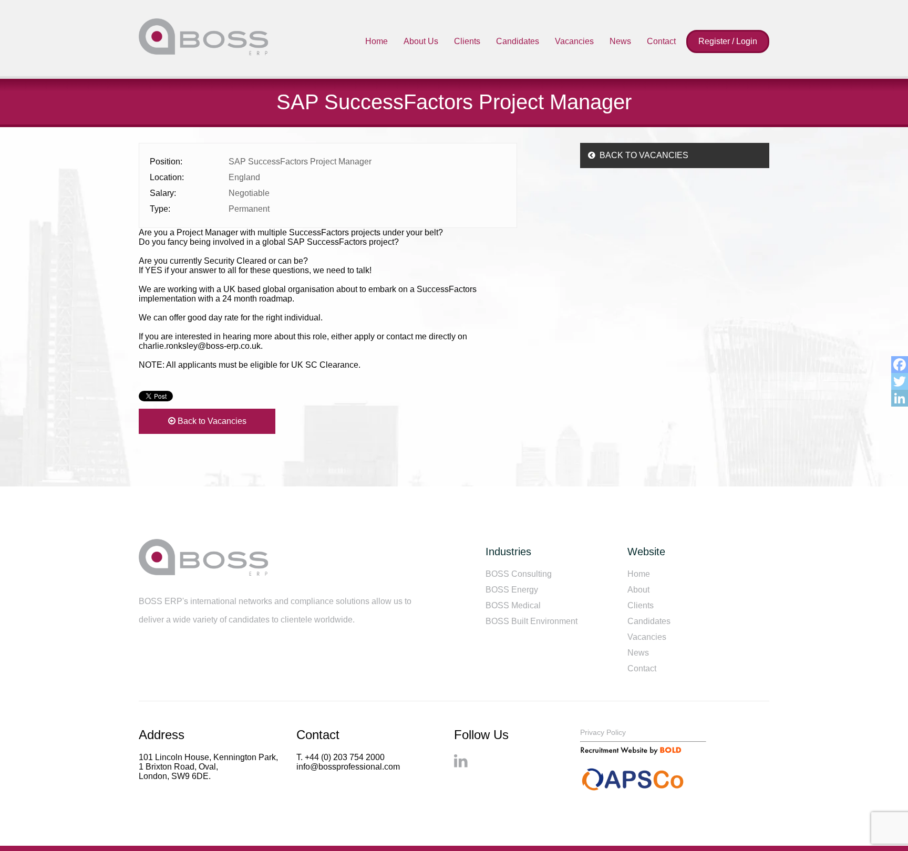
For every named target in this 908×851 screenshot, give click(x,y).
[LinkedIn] (899, 398)
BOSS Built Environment (531, 621)
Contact (661, 41)
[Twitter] (899, 381)
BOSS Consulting (519, 573)
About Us (421, 41)
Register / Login (727, 41)
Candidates (517, 41)
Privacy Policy (603, 732)
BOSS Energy (512, 589)
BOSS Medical (513, 605)
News (620, 41)
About (638, 589)
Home (376, 41)
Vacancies (574, 41)
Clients (467, 41)
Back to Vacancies (211, 421)
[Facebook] (899, 364)
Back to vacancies (641, 155)
